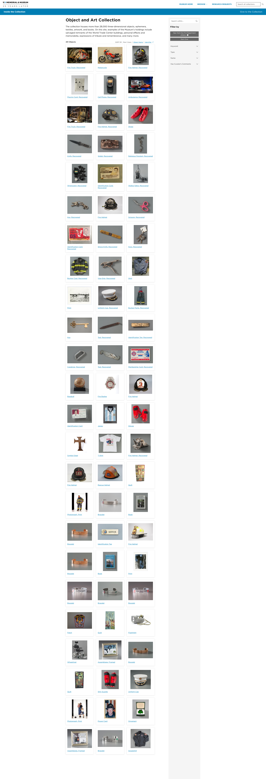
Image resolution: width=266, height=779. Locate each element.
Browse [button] (201, 4)
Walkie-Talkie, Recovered (138, 186)
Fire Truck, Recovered (76, 68)
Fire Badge (102, 397)
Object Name (138, 42)
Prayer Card (102, 721)
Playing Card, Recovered (77, 97)
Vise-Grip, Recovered (106, 278)
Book (130, 515)
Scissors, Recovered (136, 217)
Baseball (70, 397)
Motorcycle (102, 68)
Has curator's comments (181, 64)
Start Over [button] (184, 39)
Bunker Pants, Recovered (138, 308)
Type (173, 52)
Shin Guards (103, 692)
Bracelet (101, 515)
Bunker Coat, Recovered (77, 278)
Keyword (174, 46)
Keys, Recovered (135, 247)
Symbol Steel (72, 456)
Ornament (132, 721)
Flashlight (132, 633)
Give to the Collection (251, 11)
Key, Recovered (73, 217)
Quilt (130, 485)
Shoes (130, 127)
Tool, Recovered (104, 337)
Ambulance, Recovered (137, 97)
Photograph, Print (74, 515)
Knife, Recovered (74, 156)
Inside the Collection (14, 11)
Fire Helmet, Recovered (137, 68)
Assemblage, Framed (106, 662)
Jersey (100, 426)
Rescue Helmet (104, 485)
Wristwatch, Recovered (76, 186)
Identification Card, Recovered (105, 187)
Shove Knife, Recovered (107, 247)
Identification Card (75, 426)
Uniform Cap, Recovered (108, 308)
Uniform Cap (133, 692)
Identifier (148, 42)
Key (68, 337)
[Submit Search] (262, 4)
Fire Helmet (102, 217)
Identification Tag (105, 544)
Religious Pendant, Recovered (140, 156)
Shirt (130, 278)
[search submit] (196, 21)
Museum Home (186, 4)
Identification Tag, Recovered (140, 337)
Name (173, 58)
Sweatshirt (132, 751)
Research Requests (222, 4)
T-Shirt (100, 456)
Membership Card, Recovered (140, 367)
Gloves (131, 426)
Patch (69, 633)
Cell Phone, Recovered (107, 97)
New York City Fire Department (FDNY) (184, 34)
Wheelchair (71, 662)
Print (69, 308)
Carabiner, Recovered (76, 367)
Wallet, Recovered (105, 156)
